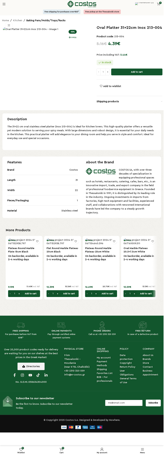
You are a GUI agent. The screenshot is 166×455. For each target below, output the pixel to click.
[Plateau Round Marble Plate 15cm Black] (24, 241)
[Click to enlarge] (9, 25)
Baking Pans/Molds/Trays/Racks (45, 20)
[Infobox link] (144, 4)
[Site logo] (81, 4)
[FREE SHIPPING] (21, 325)
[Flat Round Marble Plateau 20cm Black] (62, 241)
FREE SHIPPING (21, 331)
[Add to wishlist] (37, 241)
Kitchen (17, 20)
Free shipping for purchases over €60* (62, 12)
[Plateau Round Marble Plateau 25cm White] (101, 241)
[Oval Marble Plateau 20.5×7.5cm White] (139, 241)
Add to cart (137, 72)
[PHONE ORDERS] (102, 325)
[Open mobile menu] (4, 4)
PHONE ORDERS (102, 331)
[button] (24, 293)
